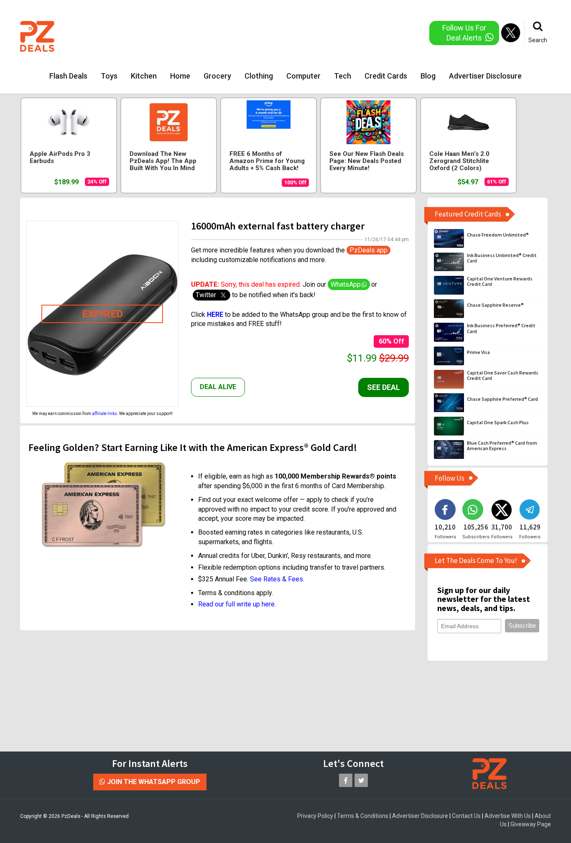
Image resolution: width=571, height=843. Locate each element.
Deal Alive (218, 387)
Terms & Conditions (362, 815)
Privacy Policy (315, 815)
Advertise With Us (507, 815)
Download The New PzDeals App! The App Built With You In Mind (163, 161)
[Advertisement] (251, 35)
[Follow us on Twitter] (361, 780)
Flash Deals (68, 75)
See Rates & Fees (276, 579)
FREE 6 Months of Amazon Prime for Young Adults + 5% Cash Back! (267, 161)
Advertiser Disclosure (485, 75)
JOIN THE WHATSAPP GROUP (152, 782)
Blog (428, 75)
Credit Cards (386, 75)
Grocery (217, 75)
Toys (109, 75)
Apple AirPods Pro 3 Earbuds (60, 157)
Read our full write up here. (237, 604)
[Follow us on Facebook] (345, 780)
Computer (303, 75)
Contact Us (466, 815)
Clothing (259, 75)
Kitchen (144, 75)
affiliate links (104, 413)
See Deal (383, 387)
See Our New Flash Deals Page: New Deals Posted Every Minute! (366, 161)
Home (180, 75)
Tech (342, 75)
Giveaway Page (530, 824)
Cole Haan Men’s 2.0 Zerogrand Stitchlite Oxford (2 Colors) (459, 161)
